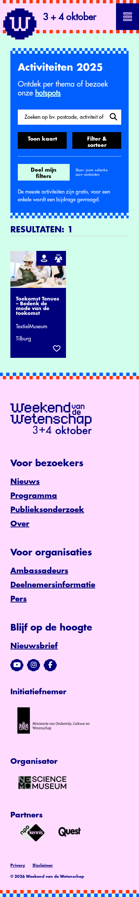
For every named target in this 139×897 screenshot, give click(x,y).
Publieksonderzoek (47, 510)
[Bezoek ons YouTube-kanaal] (16, 665)
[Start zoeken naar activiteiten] (113, 117)
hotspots (48, 93)
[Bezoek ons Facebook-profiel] (50, 665)
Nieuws (25, 482)
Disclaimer (43, 865)
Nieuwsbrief (34, 646)
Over (19, 524)
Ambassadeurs (39, 571)
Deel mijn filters (43, 173)
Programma (33, 496)
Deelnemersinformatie (52, 585)
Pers (18, 599)
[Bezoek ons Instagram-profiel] (33, 665)
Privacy (17, 865)
